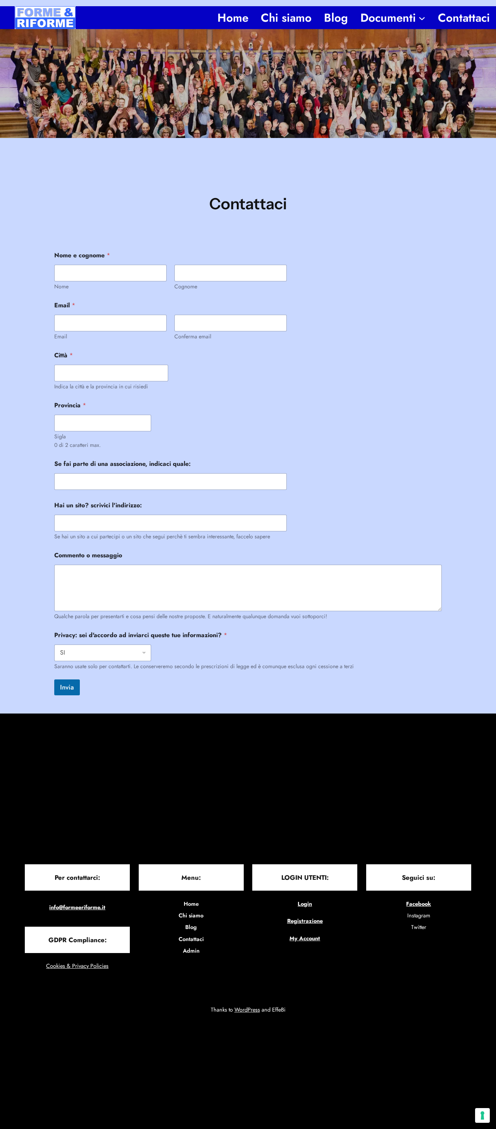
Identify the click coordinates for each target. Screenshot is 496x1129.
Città (63, 355)
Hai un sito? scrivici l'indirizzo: (98, 505)
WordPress (247, 1010)
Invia (67, 687)
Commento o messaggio (88, 555)
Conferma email (192, 336)
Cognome (185, 286)
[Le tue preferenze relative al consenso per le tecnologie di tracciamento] (482, 1115)
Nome (61, 286)
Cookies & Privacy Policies (77, 966)
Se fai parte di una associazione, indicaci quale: (122, 463)
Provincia (70, 405)
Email (60, 336)
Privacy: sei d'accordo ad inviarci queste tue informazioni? (140, 635)
